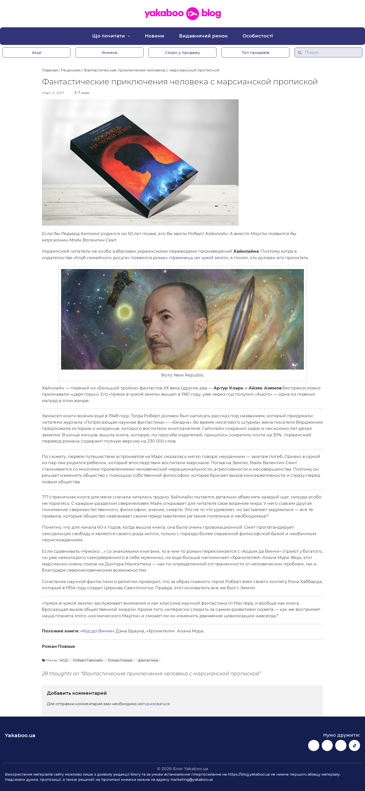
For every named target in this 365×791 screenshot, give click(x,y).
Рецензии (70, 70)
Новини (154, 36)
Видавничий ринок (203, 36)
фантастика (148, 660)
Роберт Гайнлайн (88, 660)
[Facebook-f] (313, 745)
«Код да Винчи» (97, 630)
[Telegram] (340, 745)
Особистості (258, 36)
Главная (50, 70)
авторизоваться (154, 703)
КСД (64, 660)
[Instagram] (327, 745)
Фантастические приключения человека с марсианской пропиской (151, 70)
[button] (36, 52)
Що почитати (108, 36)
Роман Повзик (120, 660)
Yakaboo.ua (20, 735)
